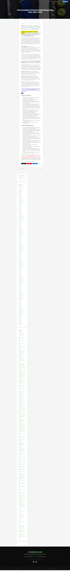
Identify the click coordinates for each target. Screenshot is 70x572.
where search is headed (36, 73)
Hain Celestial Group (21, 438)
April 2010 (20, 320)
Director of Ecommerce (22, 366)
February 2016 (21, 229)
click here (35, 27)
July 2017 (20, 207)
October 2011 (20, 297)
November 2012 (21, 280)
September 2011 (21, 298)
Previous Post (21, 168)
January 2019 (20, 188)
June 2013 (20, 271)
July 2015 (20, 238)
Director (20, 362)
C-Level (20, 346)
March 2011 (20, 306)
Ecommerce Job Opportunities (30, 22)
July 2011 (20, 301)
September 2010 (21, 314)
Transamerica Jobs (21, 516)
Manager (20, 462)
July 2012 (20, 285)
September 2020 (21, 186)
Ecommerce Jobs (35, 556)
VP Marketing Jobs (21, 525)
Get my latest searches (25, 161)
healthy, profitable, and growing (35, 64)
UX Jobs (20, 520)
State (19, 510)
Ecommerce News (21, 421)
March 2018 (20, 196)
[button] (65, 1)
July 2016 (20, 222)
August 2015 (20, 237)
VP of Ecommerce (21, 526)
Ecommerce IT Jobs (21, 391)
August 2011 (20, 299)
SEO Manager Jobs (21, 504)
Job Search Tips (21, 451)
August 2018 (20, 191)
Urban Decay (20, 517)
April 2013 (20, 273)
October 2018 (20, 190)
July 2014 (20, 254)
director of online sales (22, 371)
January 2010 (20, 324)
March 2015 (20, 243)
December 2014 (21, 247)
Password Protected (21, 495)
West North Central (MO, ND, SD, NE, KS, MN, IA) (22, 531)
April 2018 (20, 195)
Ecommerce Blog (21, 385)
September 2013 (21, 267)
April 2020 (20, 187)
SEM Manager (20, 502)
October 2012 (20, 281)
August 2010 (20, 315)
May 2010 (20, 319)
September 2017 (21, 204)
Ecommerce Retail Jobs (22, 427)
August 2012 (20, 284)
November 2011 (21, 295)
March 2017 (20, 212)
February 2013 (21, 276)
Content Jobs (21, 353)
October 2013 (20, 265)
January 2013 (20, 277)
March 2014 (20, 259)
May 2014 (20, 256)
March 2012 (20, 290)
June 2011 (20, 302)
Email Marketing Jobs (22, 430)
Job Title (20, 452)
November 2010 (21, 311)
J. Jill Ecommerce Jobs (22, 448)
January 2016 (20, 230)
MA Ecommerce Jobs (22, 461)
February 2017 (21, 213)
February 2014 (21, 260)
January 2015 (20, 246)
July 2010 (20, 316)
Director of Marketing (22, 367)
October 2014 (20, 250)
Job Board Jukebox (21, 450)
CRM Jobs (20, 356)
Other (19, 488)
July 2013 (20, 269)
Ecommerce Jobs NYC (22, 408)
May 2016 (20, 225)
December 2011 (21, 294)
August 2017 (20, 205)
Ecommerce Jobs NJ (22, 407)
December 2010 (21, 310)
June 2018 (20, 192)
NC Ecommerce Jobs (22, 476)
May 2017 (20, 209)
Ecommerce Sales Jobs (22, 428)
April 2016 (20, 226)
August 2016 (20, 221)
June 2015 (20, 239)
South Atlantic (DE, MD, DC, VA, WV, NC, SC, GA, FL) (22, 506)
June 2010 (20, 318)
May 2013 (20, 272)
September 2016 (21, 220)
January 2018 (20, 199)
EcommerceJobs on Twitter (27, 28)
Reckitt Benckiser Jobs (22, 497)
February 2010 (21, 323)
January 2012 (20, 293)
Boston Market (21, 343)
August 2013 (20, 268)
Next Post (41, 168)
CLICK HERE (25, 155)
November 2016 (21, 217)
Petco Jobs (20, 496)
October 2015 (20, 234)
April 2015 (20, 242)
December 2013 (21, 263)
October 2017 (20, 203)
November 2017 (21, 201)
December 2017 (21, 200)
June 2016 (20, 224)
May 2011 (20, 303)
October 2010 (20, 312)
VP (35, 22)
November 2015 (21, 233)
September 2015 (21, 235)
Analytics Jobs (21, 337)
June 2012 (20, 286)
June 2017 (20, 208)
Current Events (21, 357)
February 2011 (20, 307)
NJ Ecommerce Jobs (22, 482)
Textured (54, 568)
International (20, 447)
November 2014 (21, 248)
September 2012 (21, 282)
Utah (19, 519)
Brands (20, 344)
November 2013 (21, 264)
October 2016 (20, 218)
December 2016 (21, 216)
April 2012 (20, 289)
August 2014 (20, 252)
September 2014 (21, 251)
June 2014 (20, 255)
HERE (29, 33)
